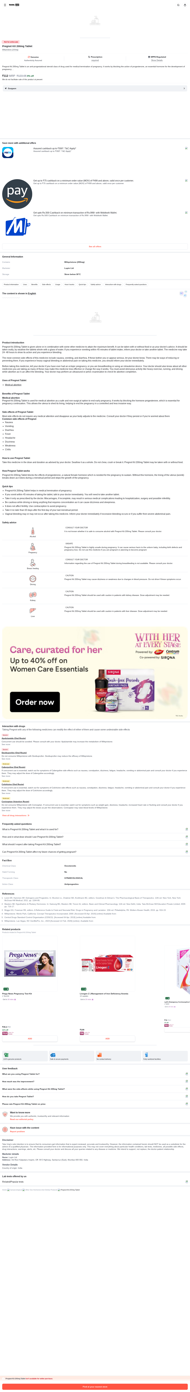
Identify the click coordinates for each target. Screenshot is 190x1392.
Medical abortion (13, 385)
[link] (14, 5)
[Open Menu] (5, 5)
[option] (11, 284)
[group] (95, 19)
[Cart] (184, 5)
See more (6, 744)
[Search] (177, 5)
